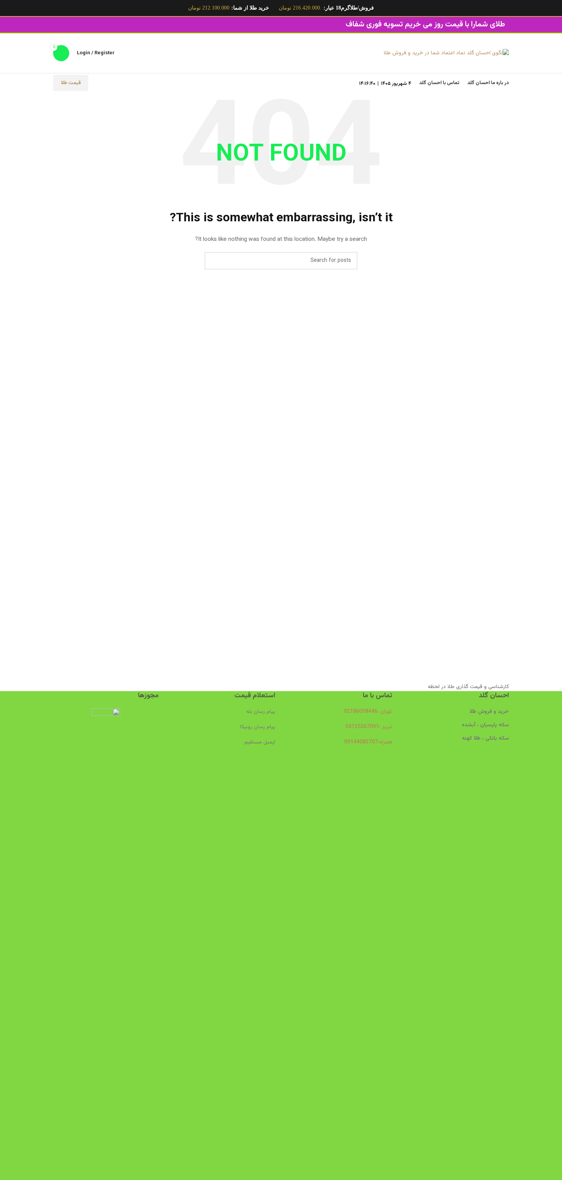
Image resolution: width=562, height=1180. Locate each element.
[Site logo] (446, 53)
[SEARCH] (213, 260)
